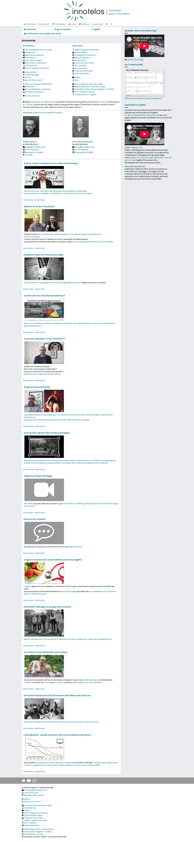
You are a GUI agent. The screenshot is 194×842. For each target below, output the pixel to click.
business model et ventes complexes (144, 98)
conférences (31, 65)
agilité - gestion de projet (35, 820)
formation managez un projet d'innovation (47, 606)
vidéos (85, 24)
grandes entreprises (34, 91)
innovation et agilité (135, 104)
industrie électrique (84, 70)
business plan (81, 68)
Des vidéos (29, 503)
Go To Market (80, 65)
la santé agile (69, 591)
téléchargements (32, 829)
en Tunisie (27, 104)
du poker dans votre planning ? (141, 30)
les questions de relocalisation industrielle (55, 762)
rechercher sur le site (33, 834)
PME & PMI (29, 86)
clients (28, 77)
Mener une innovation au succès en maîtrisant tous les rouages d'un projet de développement (68, 639)
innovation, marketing (74, 503)
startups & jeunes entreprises (38, 84)
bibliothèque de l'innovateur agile (89, 86)
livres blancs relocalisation (86, 89)
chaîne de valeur (91, 680)
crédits (48, 831)
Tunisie (59, 682)
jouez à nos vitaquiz (35, 519)
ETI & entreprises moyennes (38, 89)
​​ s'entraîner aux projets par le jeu (43, 33)
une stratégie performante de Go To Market (92, 241)
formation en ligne (33, 60)
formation (60, 24)
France (47, 682)
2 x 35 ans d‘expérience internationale (142, 115)
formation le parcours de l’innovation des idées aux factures (57, 695)
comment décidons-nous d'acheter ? (44, 338)
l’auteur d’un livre (137, 157)
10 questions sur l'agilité (85, 94)
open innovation (82, 73)
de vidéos (150, 157)
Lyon (43, 102)
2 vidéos (27, 682)
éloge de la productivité (37, 387)
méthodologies (32, 74)
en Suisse (102, 102)
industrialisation (82, 57)
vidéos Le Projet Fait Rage (38, 475)
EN (106, 24)
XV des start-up (32, 95)
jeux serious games (35, 55)
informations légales (33, 831)
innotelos (30, 24)
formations (31, 57)
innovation (76, 282)
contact (98, 24)
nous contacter (31, 792)
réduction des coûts (84, 63)
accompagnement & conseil (38, 49)
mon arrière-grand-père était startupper (47, 432)
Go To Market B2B (134, 64)
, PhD (134, 147)
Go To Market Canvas (84, 91)
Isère (34, 795)
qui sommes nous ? (34, 80)
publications (48, 829)
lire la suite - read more (34, 200)
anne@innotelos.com (85, 147)
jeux (73, 24)
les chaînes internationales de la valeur (46, 652)
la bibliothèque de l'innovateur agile (43, 254)
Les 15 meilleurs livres (33, 282)
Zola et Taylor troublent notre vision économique (51, 163)
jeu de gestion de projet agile (38, 805)
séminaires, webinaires (36, 63)
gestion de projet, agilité (57, 282)
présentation (31, 72)
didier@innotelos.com (35, 147)
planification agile (135, 59)
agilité (61, 503)
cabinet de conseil (41, 112)
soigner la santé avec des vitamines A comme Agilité (53, 559)
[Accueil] (97, 10)
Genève (51, 102)
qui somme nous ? (32, 801)
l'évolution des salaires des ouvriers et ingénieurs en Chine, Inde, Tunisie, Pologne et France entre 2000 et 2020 (71, 763)
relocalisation (80, 60)
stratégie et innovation (85, 55)
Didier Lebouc (30, 141)
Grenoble (36, 102)
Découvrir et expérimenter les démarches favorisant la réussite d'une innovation (61, 722)
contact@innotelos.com (35, 790)
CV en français (32, 149)
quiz (77, 80)
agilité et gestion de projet (87, 49)
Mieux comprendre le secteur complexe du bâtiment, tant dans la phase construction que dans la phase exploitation (69, 324)
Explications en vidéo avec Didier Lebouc (42, 374)
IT (111, 24)
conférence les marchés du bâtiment (44, 295)
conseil (45, 24)
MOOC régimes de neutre (37, 68)
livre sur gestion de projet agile (88, 84)
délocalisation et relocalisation (87, 682)
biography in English (34, 152)
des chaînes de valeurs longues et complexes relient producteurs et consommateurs (62, 235)
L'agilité (27, 586)
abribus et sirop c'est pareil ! (39, 206)
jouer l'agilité (81, 52)
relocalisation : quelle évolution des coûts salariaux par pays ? (58, 734)
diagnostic (30, 52)
